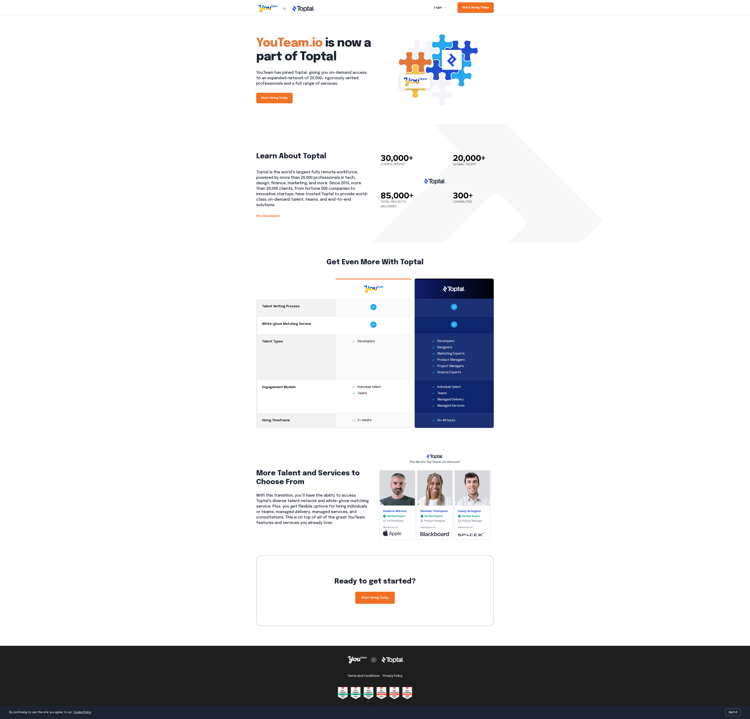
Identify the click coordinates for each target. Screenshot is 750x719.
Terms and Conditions (364, 676)
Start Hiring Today (475, 7)
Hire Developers (268, 216)
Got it (733, 712)
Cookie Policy (82, 712)
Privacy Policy (392, 676)
